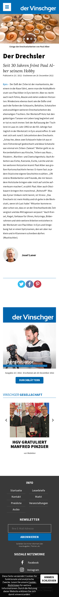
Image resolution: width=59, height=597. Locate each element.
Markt (38, 496)
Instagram (33, 569)
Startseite (16, 490)
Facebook (33, 562)
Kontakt (16, 496)
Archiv (16, 509)
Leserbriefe (38, 490)
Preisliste (16, 503)
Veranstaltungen (38, 503)
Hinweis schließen (49, 579)
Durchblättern (29, 380)
